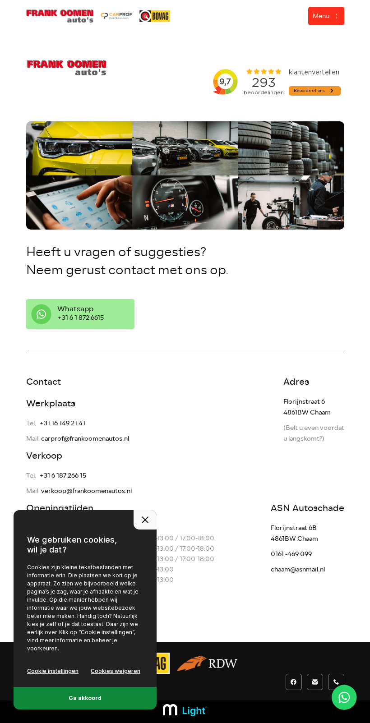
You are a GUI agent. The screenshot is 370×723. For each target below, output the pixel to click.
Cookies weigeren (115, 671)
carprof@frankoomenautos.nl (85, 438)
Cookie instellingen (53, 671)
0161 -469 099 (291, 554)
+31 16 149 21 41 (62, 423)
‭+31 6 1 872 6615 (80, 317)
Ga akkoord (85, 698)
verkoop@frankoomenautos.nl (86, 491)
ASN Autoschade (307, 508)
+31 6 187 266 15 (62, 475)
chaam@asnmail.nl (298, 569)
